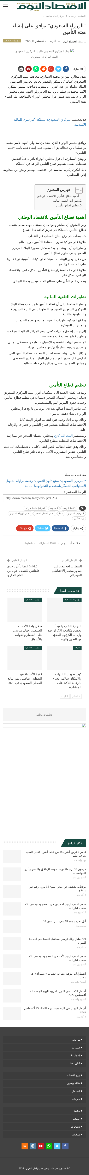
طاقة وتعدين (73, 1083)
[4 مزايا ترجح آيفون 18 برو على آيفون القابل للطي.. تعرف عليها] (12, 857)
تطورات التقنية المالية (66, 200)
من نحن (76, 1039)
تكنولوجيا (75, 1126)
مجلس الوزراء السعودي (20, 513)
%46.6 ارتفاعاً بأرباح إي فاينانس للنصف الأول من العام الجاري (23, 571)
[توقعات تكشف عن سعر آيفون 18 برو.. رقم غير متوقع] (12, 891)
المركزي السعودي (76, 513)
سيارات (76, 1134)
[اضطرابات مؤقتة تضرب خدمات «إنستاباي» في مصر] (12, 978)
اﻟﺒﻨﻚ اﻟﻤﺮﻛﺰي (63, 435)
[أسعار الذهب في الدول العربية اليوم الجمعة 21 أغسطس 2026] (12, 996)
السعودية (54, 508)
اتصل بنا (76, 1047)
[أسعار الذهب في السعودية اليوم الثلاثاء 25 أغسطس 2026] (12, 1013)
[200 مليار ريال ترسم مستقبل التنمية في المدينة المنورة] (12, 943)
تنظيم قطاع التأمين (67, 205)
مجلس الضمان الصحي (44, 513)
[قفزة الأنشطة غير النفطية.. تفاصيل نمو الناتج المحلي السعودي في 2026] (24, 658)
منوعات (76, 1099)
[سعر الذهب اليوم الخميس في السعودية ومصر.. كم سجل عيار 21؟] (12, 909)
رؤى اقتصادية (73, 1075)
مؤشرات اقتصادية (12, 40)
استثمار (76, 1091)
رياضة (77, 1110)
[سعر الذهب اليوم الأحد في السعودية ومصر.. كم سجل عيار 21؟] (12, 961)
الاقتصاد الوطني (69, 508)
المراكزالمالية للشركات (35, 508)
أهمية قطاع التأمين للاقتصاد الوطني (58, 196)
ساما (61, 513)
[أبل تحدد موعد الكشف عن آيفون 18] (12, 926)
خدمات (77, 647)
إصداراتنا (75, 1055)
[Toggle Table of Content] (77, 190)
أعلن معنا (75, 1063)
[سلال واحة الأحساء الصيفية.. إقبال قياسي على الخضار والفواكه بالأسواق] (24, 610)
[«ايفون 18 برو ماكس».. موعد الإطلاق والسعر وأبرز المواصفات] (12, 874)
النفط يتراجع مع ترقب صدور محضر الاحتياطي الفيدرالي (67, 571)
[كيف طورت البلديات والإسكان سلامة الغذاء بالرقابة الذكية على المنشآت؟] (64, 658)
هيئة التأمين (79, 518)
